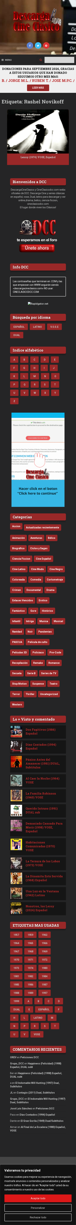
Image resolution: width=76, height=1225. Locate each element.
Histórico (47, 610)
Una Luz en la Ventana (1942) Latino (42, 893)
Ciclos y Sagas (39, 548)
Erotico (43, 600)
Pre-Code (55, 652)
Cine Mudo (37, 569)
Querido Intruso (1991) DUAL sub (42, 810)
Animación (18, 538)
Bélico (51, 538)
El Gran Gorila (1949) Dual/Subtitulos (42, 1120)
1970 (16, 959)
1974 (30, 968)
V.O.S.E (54, 326)
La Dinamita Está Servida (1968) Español (44, 878)
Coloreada (18, 579)
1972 (44, 959)
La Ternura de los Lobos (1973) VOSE (43, 863)
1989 (30, 993)
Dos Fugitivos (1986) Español (40, 731)
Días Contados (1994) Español (41, 746)
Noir (30, 631)
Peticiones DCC (29, 1057)
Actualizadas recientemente (42, 527)
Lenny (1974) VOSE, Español (38, 157)
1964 (16, 943)
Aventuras (36, 538)
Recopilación (20, 662)
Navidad (17, 631)
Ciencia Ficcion (21, 558)
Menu (8, 60)
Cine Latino (18, 569)
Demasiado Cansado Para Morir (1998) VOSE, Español (44, 827)
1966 (44, 943)
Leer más (38, 87)
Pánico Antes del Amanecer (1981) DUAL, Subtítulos (43, 763)
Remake (38, 662)
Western (17, 704)
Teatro (53, 683)
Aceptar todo (38, 1198)
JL (11, 1092)
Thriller (30, 694)
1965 (30, 943)
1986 (30, 984)
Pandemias (45, 631)
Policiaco (38, 652)
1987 (44, 984)
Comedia (35, 579)
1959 (30, 934)
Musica (43, 621)
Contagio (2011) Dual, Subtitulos (36, 1092)
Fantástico (18, 610)
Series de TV (48, 673)
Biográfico (18, 548)
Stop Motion (19, 683)
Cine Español (43, 558)
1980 (44, 968)
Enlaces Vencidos (22, 600)
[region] (38, 1195)
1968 (30, 951)
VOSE (37, 1034)
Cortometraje (55, 579)
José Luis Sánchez (21, 1108)
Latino (37, 326)
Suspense (38, 683)
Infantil (16, 621)
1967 (16, 951)
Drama (50, 590)
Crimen (16, 590)
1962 (44, 934)
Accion (16, 526)
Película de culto (37, 642)
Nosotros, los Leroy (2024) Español (40, 908)
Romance (54, 662)
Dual (16, 335)
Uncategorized (49, 694)
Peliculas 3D (19, 652)
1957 (16, 934)
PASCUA (17, 642)
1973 (16, 968)
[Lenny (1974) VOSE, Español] (38, 131)
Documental (34, 590)
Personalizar (38, 1207)
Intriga (30, 621)
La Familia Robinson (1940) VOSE (41, 795)
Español (19, 326)
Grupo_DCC (17, 1063)
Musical (58, 621)
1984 (44, 976)
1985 (16, 984)
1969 (44, 951)
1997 (44, 993)
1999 (16, 1001)
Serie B (31, 673)
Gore (33, 610)
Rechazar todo (38, 1217)
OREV (13, 1057)
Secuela (17, 673)
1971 (30, 959)
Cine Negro (56, 569)
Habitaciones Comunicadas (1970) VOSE (40, 846)
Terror (16, 694)
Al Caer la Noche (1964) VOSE (42, 780)
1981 (16, 976)
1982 (30, 976)
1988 (16, 993)
